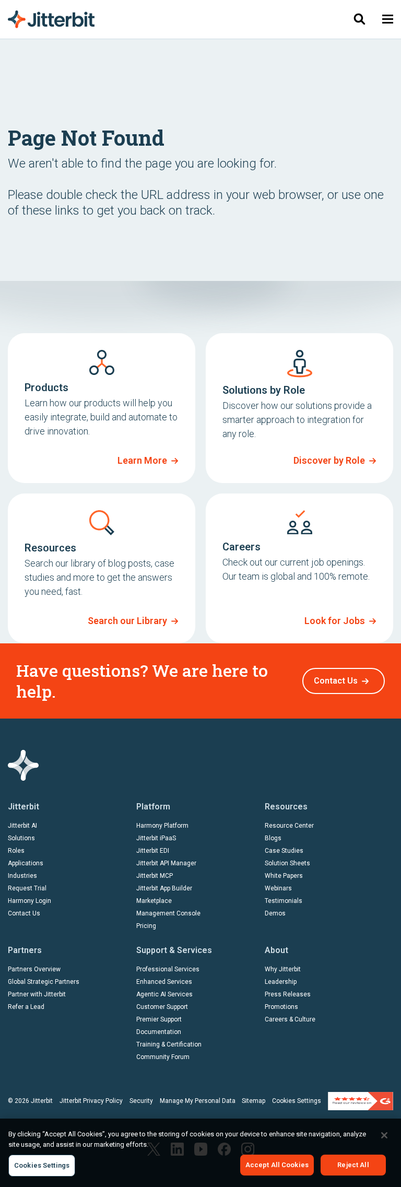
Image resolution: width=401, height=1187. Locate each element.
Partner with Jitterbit (37, 994)
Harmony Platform (162, 825)
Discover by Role (329, 460)
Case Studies (284, 850)
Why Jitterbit (283, 969)
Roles (16, 850)
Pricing (146, 926)
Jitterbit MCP (154, 875)
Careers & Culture (290, 1019)
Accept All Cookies (277, 1165)
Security (141, 1100)
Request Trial (27, 888)
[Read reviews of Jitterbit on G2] (360, 1100)
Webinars (278, 888)
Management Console (168, 913)
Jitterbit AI (22, 825)
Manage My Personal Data (197, 1100)
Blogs (273, 838)
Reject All (353, 1165)
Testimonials (283, 900)
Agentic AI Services (164, 994)
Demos (275, 913)
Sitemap (253, 1100)
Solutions (21, 838)
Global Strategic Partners (43, 981)
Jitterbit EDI (152, 850)
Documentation (158, 1032)
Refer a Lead (26, 1006)
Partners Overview (34, 969)
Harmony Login (29, 900)
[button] (387, 19)
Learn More (142, 460)
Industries (22, 875)
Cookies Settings (296, 1100)
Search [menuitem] (359, 19)
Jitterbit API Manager (166, 863)
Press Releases (288, 994)
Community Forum (163, 1057)
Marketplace (154, 900)
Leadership (281, 981)
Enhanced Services (164, 981)
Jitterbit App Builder (164, 888)
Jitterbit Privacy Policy (91, 1100)
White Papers (284, 875)
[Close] (384, 1135)
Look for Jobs (334, 620)
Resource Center (289, 825)
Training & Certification (169, 1044)
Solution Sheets (287, 863)
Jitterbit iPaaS (156, 838)
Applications (25, 863)
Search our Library (127, 620)
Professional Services (167, 969)
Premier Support (159, 1019)
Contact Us (336, 681)
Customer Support (162, 1006)
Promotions (281, 1006)
